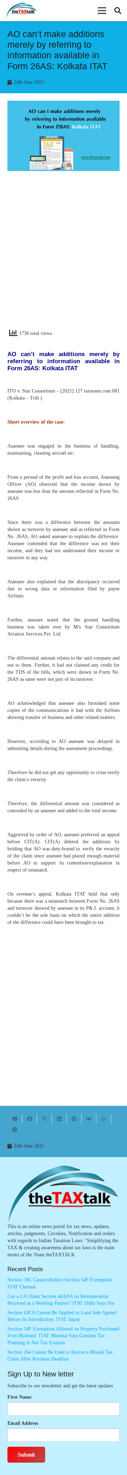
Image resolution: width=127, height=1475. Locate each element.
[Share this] (29, 1119)
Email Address (22, 1423)
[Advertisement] (63, 256)
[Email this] (14, 1119)
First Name (19, 1397)
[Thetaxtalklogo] (21, 10)
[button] (102, 10)
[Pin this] (74, 1119)
